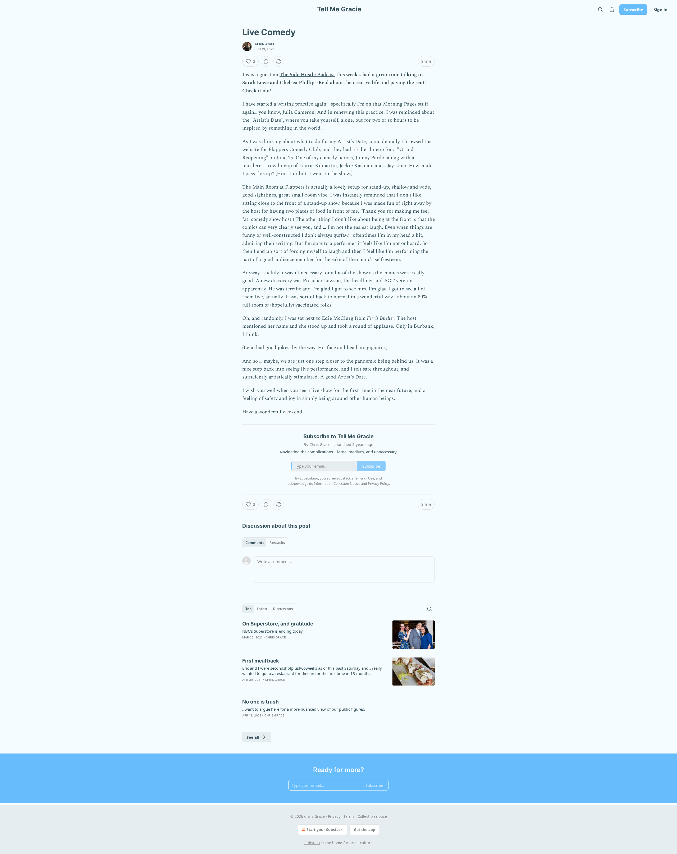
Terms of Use (364, 478)
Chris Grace (265, 44)
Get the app (364, 829)
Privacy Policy (378, 483)
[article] (338, 634)
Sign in (660, 9)
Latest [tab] (262, 608)
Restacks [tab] (277, 542)
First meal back (260, 661)
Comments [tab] (254, 542)
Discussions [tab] (283, 608)
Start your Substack (325, 829)
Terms (349, 816)
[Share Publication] (612, 9)
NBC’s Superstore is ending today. (273, 631)
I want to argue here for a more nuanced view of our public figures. (303, 709)
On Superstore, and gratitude (277, 624)
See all (252, 737)
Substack (312, 842)
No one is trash (260, 702)
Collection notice (372, 816)
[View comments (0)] (266, 61)
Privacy (334, 816)
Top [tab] (248, 608)
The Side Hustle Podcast (307, 75)
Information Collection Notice (337, 483)
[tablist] (265, 542)
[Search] (600, 9)
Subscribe (633, 9)
